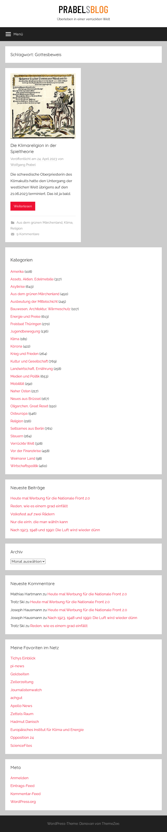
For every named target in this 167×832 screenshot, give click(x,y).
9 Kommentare (28, 234)
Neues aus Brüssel (25, 399)
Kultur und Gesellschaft (29, 361)
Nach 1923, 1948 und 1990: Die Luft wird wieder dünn (55, 530)
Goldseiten (19, 674)
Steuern (16, 436)
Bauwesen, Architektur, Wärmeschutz (40, 309)
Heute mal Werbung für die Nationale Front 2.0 (50, 498)
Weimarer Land (22, 458)
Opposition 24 (22, 737)
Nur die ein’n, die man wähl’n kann (39, 522)
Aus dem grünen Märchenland (39, 223)
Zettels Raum (21, 714)
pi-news (17, 666)
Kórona (16, 346)
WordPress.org (23, 801)
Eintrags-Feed (22, 786)
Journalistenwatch (26, 690)
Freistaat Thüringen (25, 324)
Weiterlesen (23, 206)
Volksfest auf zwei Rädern (32, 514)
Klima (68, 223)
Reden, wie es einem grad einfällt (39, 506)
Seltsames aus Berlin (27, 428)
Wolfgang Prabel (23, 165)
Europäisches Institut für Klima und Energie (47, 729)
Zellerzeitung (21, 682)
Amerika (17, 272)
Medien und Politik (25, 376)
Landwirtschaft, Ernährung (31, 369)
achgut (16, 698)
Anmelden (19, 778)
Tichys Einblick (22, 658)
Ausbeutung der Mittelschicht (34, 302)
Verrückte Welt (22, 443)
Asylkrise (17, 287)
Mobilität (17, 384)
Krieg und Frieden (24, 354)
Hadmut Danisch (24, 721)
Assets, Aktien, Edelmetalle (31, 279)
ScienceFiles (21, 745)
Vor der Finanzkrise (25, 451)
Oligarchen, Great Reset (29, 406)
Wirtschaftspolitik (24, 466)
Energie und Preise (25, 316)
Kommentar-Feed (25, 794)
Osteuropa (19, 413)
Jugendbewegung (25, 331)
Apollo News (21, 706)
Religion (16, 228)
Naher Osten (20, 391)
